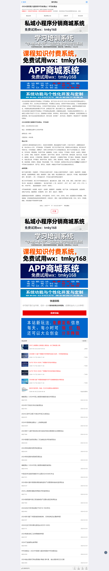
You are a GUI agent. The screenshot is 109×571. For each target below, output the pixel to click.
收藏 (79, 569)
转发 (86, 569)
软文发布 (80, 15)
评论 (75, 569)
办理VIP (66, 15)
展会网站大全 (47, 15)
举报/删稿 (66, 205)
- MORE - (84, 341)
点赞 (82, 569)
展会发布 (28, 15)
